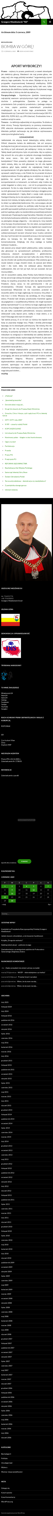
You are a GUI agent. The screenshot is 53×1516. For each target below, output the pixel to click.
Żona (3, 742)
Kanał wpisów (6, 1493)
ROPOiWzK (5, 726)
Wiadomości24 (7, 693)
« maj (4, 904)
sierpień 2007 (6, 1357)
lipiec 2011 (5, 1204)
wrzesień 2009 (6, 1267)
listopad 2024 (6, 1007)
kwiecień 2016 (6, 1047)
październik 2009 (7, 1262)
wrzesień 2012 (6, 1177)
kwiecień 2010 (6, 1249)
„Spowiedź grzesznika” (13, 400)
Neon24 (4, 695)
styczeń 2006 (6, 1437)
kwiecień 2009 (6, 1289)
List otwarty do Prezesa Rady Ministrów (20, 433)
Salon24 (4, 698)
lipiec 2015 (5, 1083)
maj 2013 (4, 1159)
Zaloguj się (5, 1488)
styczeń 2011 (6, 1222)
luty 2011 (5, 1218)
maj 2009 (4, 1285)
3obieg (3, 700)
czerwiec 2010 (6, 1240)
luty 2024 (5, 1011)
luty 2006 (5, 1433)
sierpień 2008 (6, 1303)
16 (12, 893)
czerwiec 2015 (6, 1087)
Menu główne (50, 22)
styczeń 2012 (6, 1191)
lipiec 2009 (5, 1276)
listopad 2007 (6, 1343)
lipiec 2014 (5, 1128)
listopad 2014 (6, 1114)
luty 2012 (5, 1186)
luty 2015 (5, 1101)
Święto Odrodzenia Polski (15, 477)
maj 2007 (4, 1370)
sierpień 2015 (6, 1078)
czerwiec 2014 (6, 1132)
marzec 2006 (6, 1428)
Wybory (4, 1467)
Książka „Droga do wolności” (12, 940)
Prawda (8, 450)
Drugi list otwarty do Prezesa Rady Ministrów (22, 409)
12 (34, 890)
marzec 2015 (6, 1096)
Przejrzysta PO (10, 459)
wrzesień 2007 (6, 1352)
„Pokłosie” (9, 396)
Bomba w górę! (17, 46)
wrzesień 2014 (6, 1123)
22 (5, 897)
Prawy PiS (9, 455)
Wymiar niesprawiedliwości (12, 1472)
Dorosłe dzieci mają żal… (14, 405)
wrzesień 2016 (6, 1025)
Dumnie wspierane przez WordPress (13, 1513)
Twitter (4, 704)
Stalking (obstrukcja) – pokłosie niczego (16, 945)
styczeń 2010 (6, 1258)
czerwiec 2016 (6, 1038)
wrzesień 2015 (6, 1074)
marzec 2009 (6, 1294)
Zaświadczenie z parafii (10, 775)
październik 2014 (7, 1119)
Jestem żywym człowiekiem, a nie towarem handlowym (22, 936)
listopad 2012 (6, 1168)
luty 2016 (5, 1056)
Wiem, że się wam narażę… (27, 981)
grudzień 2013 (6, 1146)
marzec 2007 (6, 1379)
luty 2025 (5, 1002)
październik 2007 (7, 1348)
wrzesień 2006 (6, 1402)
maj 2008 (4, 1316)
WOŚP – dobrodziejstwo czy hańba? (31, 972)
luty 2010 (5, 1253)
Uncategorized (6, 1463)
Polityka (4, 1458)
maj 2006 (4, 1420)
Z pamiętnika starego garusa (15, 485)
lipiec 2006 (5, 1411)
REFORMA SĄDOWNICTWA (16, 463)
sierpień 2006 (6, 1406)
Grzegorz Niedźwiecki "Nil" (14, 21)
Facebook (5, 702)
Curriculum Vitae (8, 740)
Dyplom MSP (6, 745)
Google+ (4, 709)
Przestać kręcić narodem (27, 977)
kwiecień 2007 (6, 1375)
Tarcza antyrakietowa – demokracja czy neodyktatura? (25, 481)
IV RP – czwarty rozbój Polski (16, 424)
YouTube (4, 707)
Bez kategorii (6, 42)
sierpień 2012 (6, 1182)
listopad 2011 (6, 1195)
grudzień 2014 (6, 1110)
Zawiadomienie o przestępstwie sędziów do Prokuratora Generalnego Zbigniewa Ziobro (22, 950)
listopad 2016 (6, 1016)
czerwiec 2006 (6, 1415)
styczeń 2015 (6, 1105)
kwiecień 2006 (6, 1424)
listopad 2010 (6, 1231)
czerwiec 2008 (6, 1312)
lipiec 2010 (5, 1236)
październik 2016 (7, 1020)
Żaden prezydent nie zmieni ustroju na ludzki (23, 968)
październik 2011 (7, 1200)
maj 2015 (4, 1092)
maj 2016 (4, 1043)
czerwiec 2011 (6, 1209)
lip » (49, 904)
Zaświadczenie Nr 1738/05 (11, 761)
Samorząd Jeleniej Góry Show (16, 472)
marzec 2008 (6, 1325)
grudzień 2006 (6, 1388)
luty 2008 (5, 1330)
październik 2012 (7, 1173)
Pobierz (24, 861)
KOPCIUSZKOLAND (13, 429)
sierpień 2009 (6, 1271)
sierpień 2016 (6, 1029)
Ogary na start (10, 442)
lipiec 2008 (5, 1307)
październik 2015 (7, 1069)
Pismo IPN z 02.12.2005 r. (11, 759)
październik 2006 (7, 1397)
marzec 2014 (6, 1137)
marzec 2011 (6, 1213)
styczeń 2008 (6, 1334)
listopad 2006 (6, 1393)
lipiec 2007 (5, 1361)
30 (12, 901)
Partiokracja (9, 446)
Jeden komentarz (26, 51)
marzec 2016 (6, 1052)
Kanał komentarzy (8, 1497)
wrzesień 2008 (6, 1298)
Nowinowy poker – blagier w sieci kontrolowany (23, 437)
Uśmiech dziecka (11, 490)
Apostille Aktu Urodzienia (8, 863)
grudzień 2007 (6, 1339)
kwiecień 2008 (6, 1321)
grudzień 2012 (6, 1164)
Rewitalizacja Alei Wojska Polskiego (18, 468)
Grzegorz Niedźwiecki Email (12, 601)
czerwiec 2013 (6, 1155)
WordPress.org (7, 1502)
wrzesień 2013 (6, 1150)
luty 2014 (5, 1141)
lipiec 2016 (5, 1034)
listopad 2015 (6, 1065)
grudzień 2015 (6, 1060)
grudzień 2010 (6, 1227)
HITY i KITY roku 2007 (13, 420)
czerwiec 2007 (6, 1366)
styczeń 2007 (6, 1384)
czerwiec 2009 (6, 1280)
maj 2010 (4, 1244)
